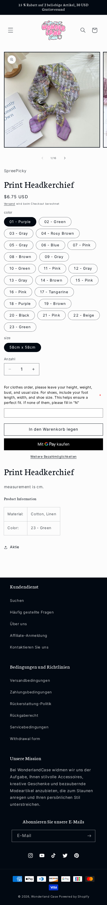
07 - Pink (81, 245)
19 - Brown (55, 303)
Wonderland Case (44, 896)
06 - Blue (50, 245)
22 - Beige (83, 315)
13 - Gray (18, 280)
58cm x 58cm (22, 347)
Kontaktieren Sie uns (29, 647)
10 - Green (20, 268)
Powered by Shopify (74, 896)
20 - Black (19, 315)
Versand (9, 203)
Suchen (17, 600)
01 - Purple (20, 222)
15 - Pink (84, 280)
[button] (10, 30)
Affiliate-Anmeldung (28, 635)
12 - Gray (83, 268)
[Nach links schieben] (42, 158)
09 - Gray (54, 257)
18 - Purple (20, 303)
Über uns (18, 624)
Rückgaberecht (24, 715)
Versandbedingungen (30, 680)
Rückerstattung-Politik (31, 704)
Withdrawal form (25, 739)
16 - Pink (18, 292)
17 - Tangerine (54, 292)
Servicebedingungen (29, 727)
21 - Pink (51, 315)
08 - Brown (20, 257)
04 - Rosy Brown (57, 233)
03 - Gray (18, 233)
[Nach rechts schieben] (64, 158)
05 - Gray (18, 245)
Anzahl (9, 359)
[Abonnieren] (89, 836)
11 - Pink (52, 268)
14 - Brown (51, 280)
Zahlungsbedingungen (31, 692)
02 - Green (55, 222)
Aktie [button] (14, 547)
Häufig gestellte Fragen (32, 612)
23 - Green (20, 327)
